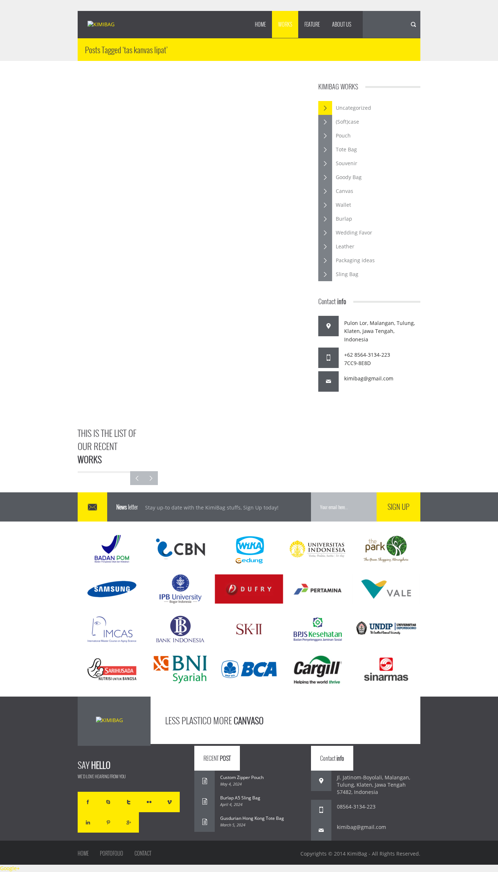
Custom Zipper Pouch (242, 777)
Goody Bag (349, 177)
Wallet (343, 204)
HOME (260, 24)
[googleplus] (128, 822)
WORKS (285, 24)
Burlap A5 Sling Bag (240, 798)
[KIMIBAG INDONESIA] (107, 25)
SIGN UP (398, 506)
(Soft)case (347, 121)
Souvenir (346, 163)
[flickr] (149, 802)
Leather (345, 246)
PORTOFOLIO (111, 853)
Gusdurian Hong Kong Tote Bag (252, 818)
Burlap (344, 218)
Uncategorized (353, 107)
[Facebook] (88, 802)
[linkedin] (88, 822)
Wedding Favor (354, 232)
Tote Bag (346, 149)
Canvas (344, 190)
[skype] (108, 802)
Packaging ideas (355, 260)
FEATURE (312, 24)
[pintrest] (108, 822)
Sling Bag (347, 274)
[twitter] (128, 802)
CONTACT (143, 853)
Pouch (343, 135)
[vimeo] (169, 802)
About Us (341, 24)
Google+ (10, 868)
